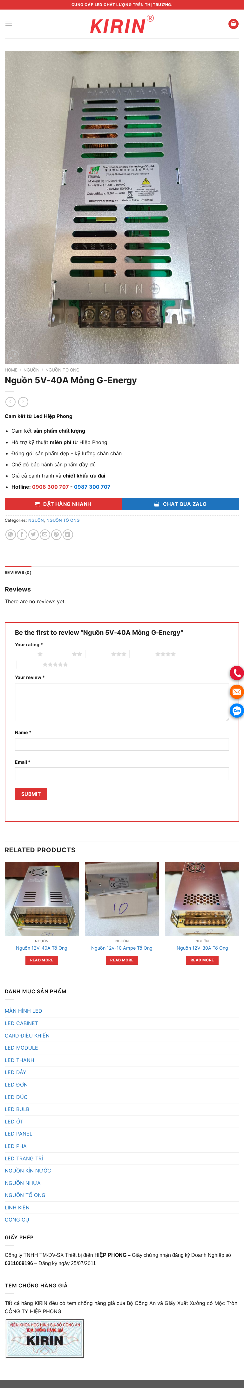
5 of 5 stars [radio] (30, 664)
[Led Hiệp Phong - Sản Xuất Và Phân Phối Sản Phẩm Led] (122, 24)
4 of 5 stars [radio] (142, 653)
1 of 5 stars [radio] (24, 653)
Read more (41, 960)
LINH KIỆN (17, 1207)
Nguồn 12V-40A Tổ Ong (41, 948)
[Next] (239, 919)
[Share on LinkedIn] (68, 534)
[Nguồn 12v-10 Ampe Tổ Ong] (122, 899)
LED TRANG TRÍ (24, 1158)
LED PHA (16, 1146)
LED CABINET (21, 1023)
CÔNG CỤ (17, 1219)
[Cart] (233, 24)
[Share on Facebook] (22, 534)
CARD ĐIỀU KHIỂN (27, 1035)
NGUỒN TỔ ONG (62, 369)
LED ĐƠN (16, 1084)
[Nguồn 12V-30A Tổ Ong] (202, 899)
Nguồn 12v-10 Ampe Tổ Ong (121, 948)
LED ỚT (14, 1121)
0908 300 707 (50, 487)
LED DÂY (15, 1072)
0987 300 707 (92, 487)
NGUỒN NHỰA (23, 1183)
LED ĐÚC (16, 1097)
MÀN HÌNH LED (23, 1011)
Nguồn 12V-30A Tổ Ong (202, 948)
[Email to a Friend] (45, 534)
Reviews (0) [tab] (18, 572)
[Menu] (8, 24)
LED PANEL (18, 1133)
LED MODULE (21, 1048)
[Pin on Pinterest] (56, 534)
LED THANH (19, 1060)
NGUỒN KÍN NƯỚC (28, 1170)
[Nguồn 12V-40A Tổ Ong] (42, 899)
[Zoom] (13, 356)
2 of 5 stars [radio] (59, 653)
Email (22, 762)
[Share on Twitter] (33, 534)
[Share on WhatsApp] (10, 534)
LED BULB (17, 1109)
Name (23, 732)
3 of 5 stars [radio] (98, 653)
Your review (30, 677)
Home (11, 369)
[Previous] (5, 919)
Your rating (29, 644)
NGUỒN (31, 369)
